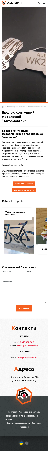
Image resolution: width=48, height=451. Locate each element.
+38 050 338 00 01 (26, 342)
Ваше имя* (6, 272)
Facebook (24, 427)
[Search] (39, 3)
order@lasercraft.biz (27, 345)
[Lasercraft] (12, 3)
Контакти (36, 423)
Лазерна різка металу (16, 107)
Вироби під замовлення (18, 423)
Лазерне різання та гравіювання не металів (21, 417)
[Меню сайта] (45, 3)
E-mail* (28, 272)
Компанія (12, 412)
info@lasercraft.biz (28, 357)
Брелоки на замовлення (37, 107)
